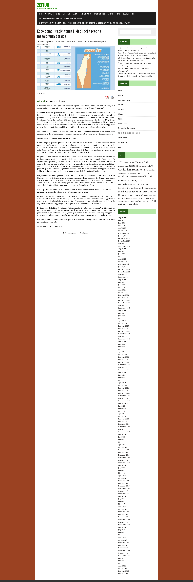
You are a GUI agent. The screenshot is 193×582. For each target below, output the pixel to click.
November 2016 (124, 519)
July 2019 (121, 437)
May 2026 (121, 225)
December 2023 (124, 300)
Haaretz (80, 42)
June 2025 (122, 254)
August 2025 (122, 249)
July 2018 (121, 468)
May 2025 (121, 256)
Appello (120, 95)
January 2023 (123, 328)
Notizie (57, 14)
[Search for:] (135, 32)
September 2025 (124, 246)
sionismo (121, 201)
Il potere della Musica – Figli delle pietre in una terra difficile (60, 18)
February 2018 (123, 481)
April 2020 (122, 414)
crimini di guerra (143, 173)
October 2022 (123, 336)
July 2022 (121, 344)
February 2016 (123, 542)
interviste (121, 114)
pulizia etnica (143, 198)
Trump (141, 201)
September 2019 (124, 432)
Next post (84, 233)
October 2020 (123, 398)
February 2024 (123, 295)
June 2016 (122, 532)
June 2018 (122, 470)
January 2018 (123, 483)
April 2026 (122, 228)
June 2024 (122, 285)
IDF (120, 188)
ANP (146, 162)
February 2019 (123, 450)
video (119, 147)
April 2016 (122, 537)
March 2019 (122, 447)
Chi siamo (48, 14)
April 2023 (122, 321)
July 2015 (121, 558)
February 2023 (123, 326)
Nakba (131, 195)
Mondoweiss (123, 195)
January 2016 (123, 545)
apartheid (133, 165)
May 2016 (121, 535)
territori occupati (43, 45)
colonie (143, 169)
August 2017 (122, 496)
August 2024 (122, 280)
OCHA (120, 198)
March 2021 (122, 385)
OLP (124, 198)
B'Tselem (146, 166)
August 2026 (122, 218)
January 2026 (123, 236)
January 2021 (123, 390)
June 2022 (122, 347)
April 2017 (122, 506)
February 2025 (123, 264)
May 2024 (121, 287)
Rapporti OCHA (86, 14)
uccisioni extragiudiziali (128, 204)
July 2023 (121, 313)
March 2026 (122, 230)
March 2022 (122, 354)
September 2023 (124, 308)
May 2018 (121, 473)
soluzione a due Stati (131, 201)
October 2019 (123, 429)
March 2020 (122, 416)
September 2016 (124, 524)
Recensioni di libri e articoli (103, 14)
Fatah (127, 181)
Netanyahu (140, 195)
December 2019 (124, 424)
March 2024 (122, 292)
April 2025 (122, 259)
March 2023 (122, 323)
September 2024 (124, 277)
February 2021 (123, 388)
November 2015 (124, 550)
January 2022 (123, 359)
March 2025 (122, 261)
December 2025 (124, 238)
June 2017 (122, 501)
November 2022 (124, 334)
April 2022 (122, 352)
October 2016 (123, 522)
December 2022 (124, 331)
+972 (120, 162)
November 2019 (124, 427)
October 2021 (123, 367)
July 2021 (121, 375)
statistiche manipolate (98, 42)
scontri (152, 198)
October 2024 (123, 274)
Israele (86, 42)
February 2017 (123, 512)
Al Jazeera (138, 162)
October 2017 (123, 491)
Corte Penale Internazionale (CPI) (127, 173)
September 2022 (124, 339)
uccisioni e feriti (150, 201)
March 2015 (122, 568)
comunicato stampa (124, 100)
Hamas (144, 184)
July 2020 (121, 406)
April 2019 (122, 445)
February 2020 (123, 419)
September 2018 (124, 463)
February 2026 (123, 233)
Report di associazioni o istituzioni (129, 133)
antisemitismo (123, 166)
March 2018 (122, 478)
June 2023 (122, 316)
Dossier (126, 14)
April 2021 (122, 383)
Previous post (70, 233)
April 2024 (122, 290)
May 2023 (121, 318)
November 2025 (124, 241)
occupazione (150, 195)
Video (118, 14)
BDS (151, 166)
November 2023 (124, 303)
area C (141, 166)
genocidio (139, 181)
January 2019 (123, 452)
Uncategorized (122, 142)
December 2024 (124, 269)
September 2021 (124, 370)
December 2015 (124, 548)
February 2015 (123, 571)
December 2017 (124, 486)
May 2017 (121, 504)
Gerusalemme (70, 42)
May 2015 (121, 563)
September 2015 (124, 555)
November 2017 (124, 488)
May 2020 (121, 411)
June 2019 (122, 439)
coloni (57, 42)
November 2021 (124, 365)
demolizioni (123, 176)
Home (40, 14)
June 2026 (122, 223)
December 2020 (124, 393)
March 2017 (122, 509)
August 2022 (122, 341)
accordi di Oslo (128, 162)
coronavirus (151, 170)
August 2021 (122, 372)
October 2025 (123, 243)
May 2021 (121, 380)
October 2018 (123, 460)
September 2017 (124, 494)
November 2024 (124, 272)
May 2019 (121, 442)
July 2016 (121, 530)
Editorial (41, 101)
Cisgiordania (49, 42)
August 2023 (122, 310)
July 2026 (121, 220)
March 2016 (122, 540)
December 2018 (124, 455)
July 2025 (121, 251)
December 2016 (124, 517)
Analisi (75, 14)
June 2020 (122, 408)
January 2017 (123, 514)
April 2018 (122, 475)
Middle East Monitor (146, 191)
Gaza (63, 42)
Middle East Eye (126, 191)
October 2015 (123, 553)
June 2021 (122, 377)
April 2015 (122, 566)
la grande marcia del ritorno (139, 188)
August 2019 (122, 434)
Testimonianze (122, 137)
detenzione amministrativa (136, 176)
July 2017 (121, 499)
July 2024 (121, 282)
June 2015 (122, 561)
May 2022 (121, 349)
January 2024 (123, 298)
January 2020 (123, 421)
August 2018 (122, 465)
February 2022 (123, 357)
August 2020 (122, 403)
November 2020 (124, 395)
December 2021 (124, 362)
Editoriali (66, 14)
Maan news (153, 188)
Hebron (150, 185)
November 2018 (124, 457)
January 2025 (123, 267)
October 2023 (123, 305)
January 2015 (123, 573)
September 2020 (124, 401)
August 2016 (122, 527)
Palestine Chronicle (132, 198)
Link (133, 14)
